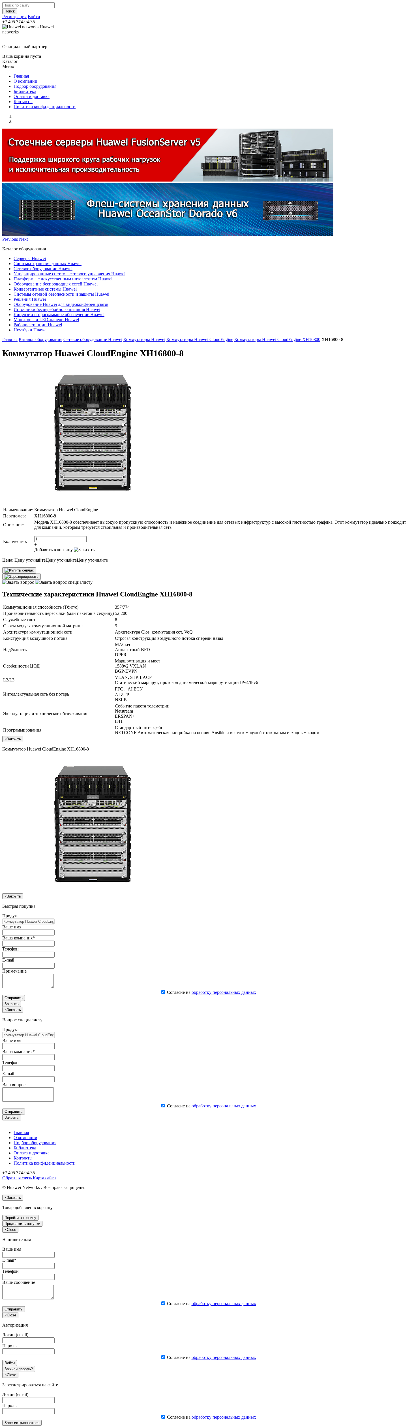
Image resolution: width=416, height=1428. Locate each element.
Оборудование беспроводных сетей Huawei (56, 284)
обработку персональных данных (224, 992)
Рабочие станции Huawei (38, 324)
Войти (34, 16)
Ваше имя (11, 926)
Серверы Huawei (30, 258)
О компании (25, 81)
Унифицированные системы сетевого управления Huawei (69, 273)
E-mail (8, 960)
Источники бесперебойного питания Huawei (57, 309)
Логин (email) (15, 1334)
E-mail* (9, 1260)
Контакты (23, 101)
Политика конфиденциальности (45, 106)
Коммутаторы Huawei (144, 339)
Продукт (10, 915)
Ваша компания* (18, 937)
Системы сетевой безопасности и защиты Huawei (61, 294)
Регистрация (14, 16)
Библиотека (25, 91)
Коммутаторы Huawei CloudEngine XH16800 (277, 339)
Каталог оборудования (40, 339)
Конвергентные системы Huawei (45, 289)
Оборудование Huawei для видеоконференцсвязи (61, 304)
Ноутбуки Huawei (31, 329)
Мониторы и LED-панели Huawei (46, 319)
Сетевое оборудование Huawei (43, 268)
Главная (21, 76)
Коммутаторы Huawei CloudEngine (199, 339)
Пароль (9, 1345)
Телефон (10, 949)
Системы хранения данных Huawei (48, 263)
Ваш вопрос (13, 1084)
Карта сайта (44, 1177)
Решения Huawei (30, 299)
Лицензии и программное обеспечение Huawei (59, 314)
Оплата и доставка (32, 96)
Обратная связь (17, 1177)
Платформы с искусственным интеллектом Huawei (63, 278)
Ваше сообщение (18, 1282)
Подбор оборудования (35, 86)
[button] (10, 239)
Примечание (14, 971)
